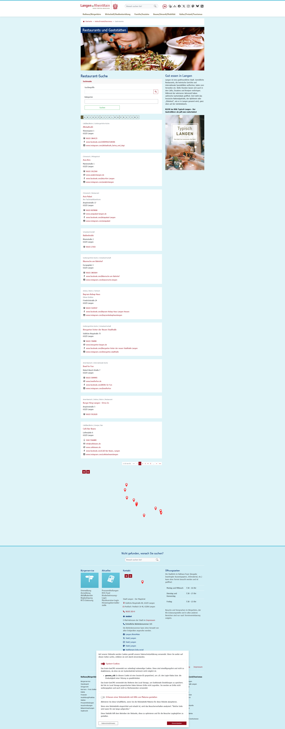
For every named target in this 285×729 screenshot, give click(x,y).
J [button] (106, 117)
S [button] (126, 117)
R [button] (123, 117)
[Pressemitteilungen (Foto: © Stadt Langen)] (111, 580)
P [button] (120, 117)
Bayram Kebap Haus (91, 294)
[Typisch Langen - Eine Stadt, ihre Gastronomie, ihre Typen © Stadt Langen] (184, 142)
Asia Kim (86, 160)
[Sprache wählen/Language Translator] (170, 6)
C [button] (90, 117)
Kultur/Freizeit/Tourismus (103, 21)
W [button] (134, 117)
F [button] (98, 117)
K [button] (109, 117)
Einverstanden (177, 723)
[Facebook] (179, 6)
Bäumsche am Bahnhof (93, 261)
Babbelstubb (88, 235)
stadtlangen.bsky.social (135, 650)
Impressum (150, 620)
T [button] (129, 117)
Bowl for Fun (88, 366)
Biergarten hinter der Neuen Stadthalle (99, 329)
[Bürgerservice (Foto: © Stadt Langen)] (90, 580)
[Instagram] (188, 6)
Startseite (88, 21)
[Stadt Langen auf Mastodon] (193, 6)
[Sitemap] (174, 6)
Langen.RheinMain (133, 634)
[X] (184, 6)
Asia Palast (87, 196)
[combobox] (121, 101)
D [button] (93, 117)
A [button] (84, 117)
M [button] (115, 117)
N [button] (117, 117)
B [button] (87, 117)
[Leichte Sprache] (165, 6)
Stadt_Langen (131, 638)
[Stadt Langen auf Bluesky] (197, 6)
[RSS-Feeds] (202, 6)
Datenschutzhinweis (108, 723)
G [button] (101, 117)
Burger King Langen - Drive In (96, 403)
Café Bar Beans (89, 428)
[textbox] (89, 101)
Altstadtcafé (88, 127)
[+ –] (143, 502)
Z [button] (137, 117)
